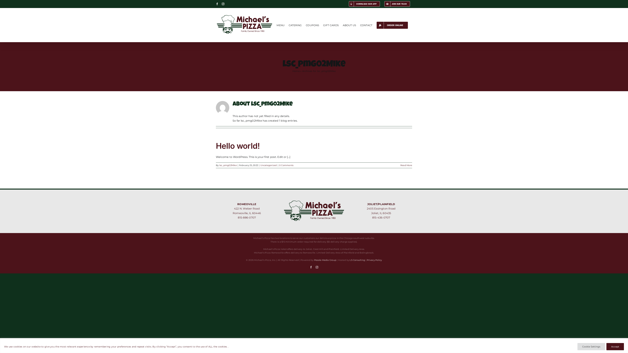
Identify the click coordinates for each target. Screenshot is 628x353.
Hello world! (238, 146)
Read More (406, 165)
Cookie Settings (591, 346)
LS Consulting (357, 260)
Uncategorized (268, 165)
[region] (314, 345)
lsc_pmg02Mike (228, 165)
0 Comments (286, 165)
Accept (615, 346)
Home (296, 71)
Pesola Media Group (325, 260)
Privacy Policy (374, 260)
